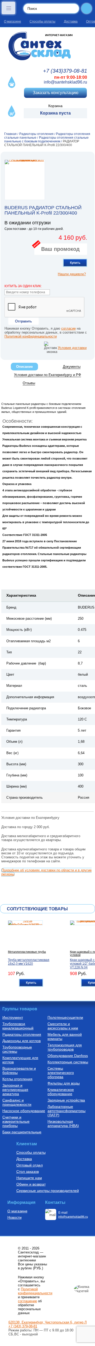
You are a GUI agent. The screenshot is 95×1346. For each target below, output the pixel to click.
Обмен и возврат (31, 1184)
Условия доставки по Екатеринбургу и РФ (47, 375)
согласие (68, 328)
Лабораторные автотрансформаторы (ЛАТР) (67, 1110)
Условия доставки (72, 348)
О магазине (12, 21)
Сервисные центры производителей (47, 1190)
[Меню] (8, 8)
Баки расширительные (21, 1132)
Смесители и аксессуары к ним (63, 1026)
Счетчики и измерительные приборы (16, 1121)
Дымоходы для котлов (21, 1041)
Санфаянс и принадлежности (16, 1102)
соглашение (27, 1301)
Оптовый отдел (29, 1165)
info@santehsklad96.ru (65, 82)
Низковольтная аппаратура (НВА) (63, 1123)
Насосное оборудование (23, 1111)
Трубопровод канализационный (18, 1026)
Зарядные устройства (66, 1100)
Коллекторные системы (68, 1062)
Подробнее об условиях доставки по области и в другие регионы (46, 872)
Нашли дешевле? (72, 274)
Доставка (71, 21)
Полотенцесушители (65, 1017)
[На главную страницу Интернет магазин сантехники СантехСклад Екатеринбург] (47, 46)
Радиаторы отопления (21, 1034)
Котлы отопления (17, 1079)
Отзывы (29, 383)
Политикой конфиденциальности (30, 336)
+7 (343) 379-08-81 (22, 1326)
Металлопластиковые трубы (27, 951)
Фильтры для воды (64, 1083)
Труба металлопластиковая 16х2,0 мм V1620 (28, 961)
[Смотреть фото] (24, 180)
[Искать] (86, 8)
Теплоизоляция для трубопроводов (65, 1047)
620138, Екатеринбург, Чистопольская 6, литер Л (47, 1322)
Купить (75, 263)
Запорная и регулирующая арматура (15, 1089)
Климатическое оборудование (61, 1091)
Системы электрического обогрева (61, 1072)
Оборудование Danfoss (68, 1056)
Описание (24, 367)
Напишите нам (29, 1178)
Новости (14, 1217)
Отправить (23, 321)
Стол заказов (27, 1171)
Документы (71, 367)
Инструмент (12, 1017)
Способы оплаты (42, 21)
